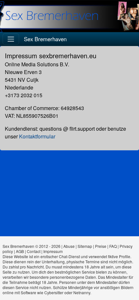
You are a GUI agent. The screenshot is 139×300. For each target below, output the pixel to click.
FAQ (113, 246)
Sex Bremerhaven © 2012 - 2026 (31, 246)
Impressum (53, 251)
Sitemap (85, 246)
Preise (100, 246)
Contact (33, 251)
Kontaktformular (37, 136)
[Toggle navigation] (11, 39)
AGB (20, 251)
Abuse (69, 246)
